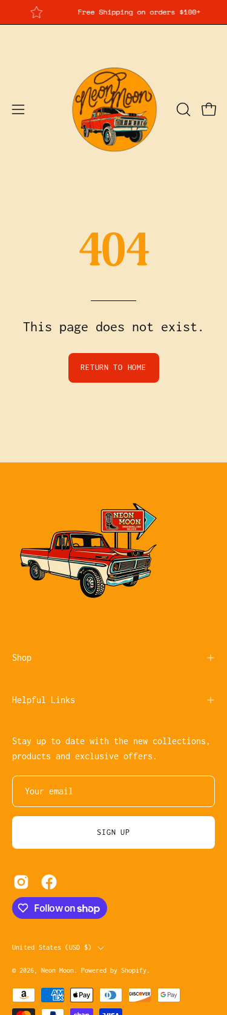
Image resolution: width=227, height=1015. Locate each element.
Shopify (133, 970)
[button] (182, 109)
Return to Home (113, 367)
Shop (21, 657)
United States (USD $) (51, 947)
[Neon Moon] (114, 109)
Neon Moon (57, 970)
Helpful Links (43, 700)
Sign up (113, 832)
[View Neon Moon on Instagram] (21, 882)
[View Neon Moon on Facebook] (49, 882)
